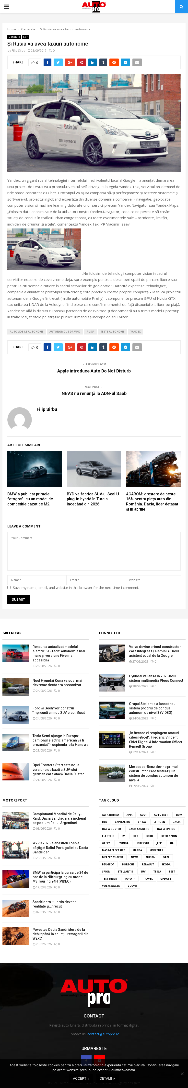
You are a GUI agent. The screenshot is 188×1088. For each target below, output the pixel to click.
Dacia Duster (111, 829)
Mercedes (156, 850)
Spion (106, 871)
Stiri (25, 36)
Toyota (129, 878)
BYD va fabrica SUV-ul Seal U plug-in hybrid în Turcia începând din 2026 (93, 499)
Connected (109, 633)
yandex (135, 331)
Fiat (135, 836)
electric (108, 836)
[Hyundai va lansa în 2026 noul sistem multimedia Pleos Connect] (112, 683)
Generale (14, 36)
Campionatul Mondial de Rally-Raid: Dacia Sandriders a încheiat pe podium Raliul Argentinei (59, 818)
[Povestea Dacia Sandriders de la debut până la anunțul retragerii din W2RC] (15, 936)
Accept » (81, 1078)
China (142, 822)
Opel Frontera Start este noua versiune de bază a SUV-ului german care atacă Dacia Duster (58, 769)
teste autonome (112, 331)
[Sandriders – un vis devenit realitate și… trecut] (15, 908)
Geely (106, 843)
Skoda (166, 864)
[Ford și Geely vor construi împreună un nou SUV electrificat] (15, 715)
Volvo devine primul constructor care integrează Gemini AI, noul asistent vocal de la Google (155, 651)
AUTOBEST (161, 814)
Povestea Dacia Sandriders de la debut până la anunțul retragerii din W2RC (61, 934)
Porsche (128, 864)
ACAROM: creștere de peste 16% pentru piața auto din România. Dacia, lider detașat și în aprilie (152, 502)
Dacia (176, 822)
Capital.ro (122, 822)
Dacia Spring (166, 829)
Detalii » (107, 1078)
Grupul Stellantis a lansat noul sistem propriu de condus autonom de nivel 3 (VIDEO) (152, 708)
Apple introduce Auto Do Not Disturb (94, 370)
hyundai (123, 843)
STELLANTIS (125, 871)
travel (148, 878)
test (172, 871)
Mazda (137, 850)
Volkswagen (111, 885)
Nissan (150, 857)
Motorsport (14, 800)
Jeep (159, 843)
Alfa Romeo (110, 814)
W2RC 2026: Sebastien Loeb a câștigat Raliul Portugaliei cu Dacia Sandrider (60, 847)
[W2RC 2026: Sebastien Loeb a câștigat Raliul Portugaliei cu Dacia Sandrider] (15, 850)
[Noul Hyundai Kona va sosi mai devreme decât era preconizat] (15, 687)
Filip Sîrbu (18, 50)
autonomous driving (65, 331)
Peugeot (108, 864)
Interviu (143, 843)
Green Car (12, 633)
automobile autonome (26, 331)
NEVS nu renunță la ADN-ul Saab (94, 393)
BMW (179, 814)
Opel (166, 857)
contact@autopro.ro (103, 1034)
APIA (129, 814)
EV (123, 836)
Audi (143, 814)
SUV (143, 871)
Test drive (109, 878)
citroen (159, 822)
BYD (104, 822)
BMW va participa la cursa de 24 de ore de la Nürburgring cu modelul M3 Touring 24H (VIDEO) (60, 877)
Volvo (132, 885)
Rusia (90, 331)
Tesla (157, 871)
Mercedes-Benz (112, 857)
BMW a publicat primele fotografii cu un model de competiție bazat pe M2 (30, 499)
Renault (148, 864)
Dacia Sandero (139, 829)
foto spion (169, 836)
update (165, 878)
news (134, 857)
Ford (149, 836)
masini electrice (113, 850)
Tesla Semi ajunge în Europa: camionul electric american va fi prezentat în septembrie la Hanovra (61, 740)
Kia (171, 843)
